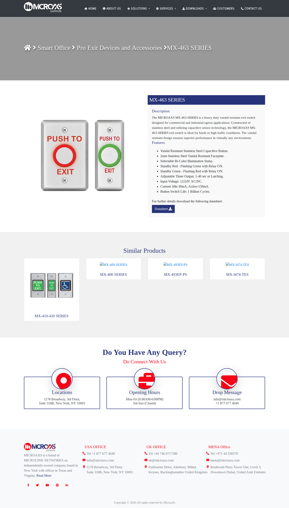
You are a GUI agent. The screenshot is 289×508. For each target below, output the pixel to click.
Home (92, 8)
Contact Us (253, 8)
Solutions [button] (139, 8)
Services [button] (166, 8)
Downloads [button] (195, 8)
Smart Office (55, 47)
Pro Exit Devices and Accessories (120, 47)
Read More (43, 475)
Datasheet (162, 209)
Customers (225, 8)
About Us (113, 8)
